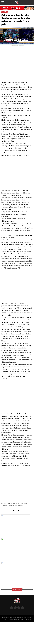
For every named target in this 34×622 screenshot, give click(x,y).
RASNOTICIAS (12, 505)
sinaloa (20, 505)
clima (21, 503)
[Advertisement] (17, 64)
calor (15, 503)
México (4, 505)
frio (26, 503)
